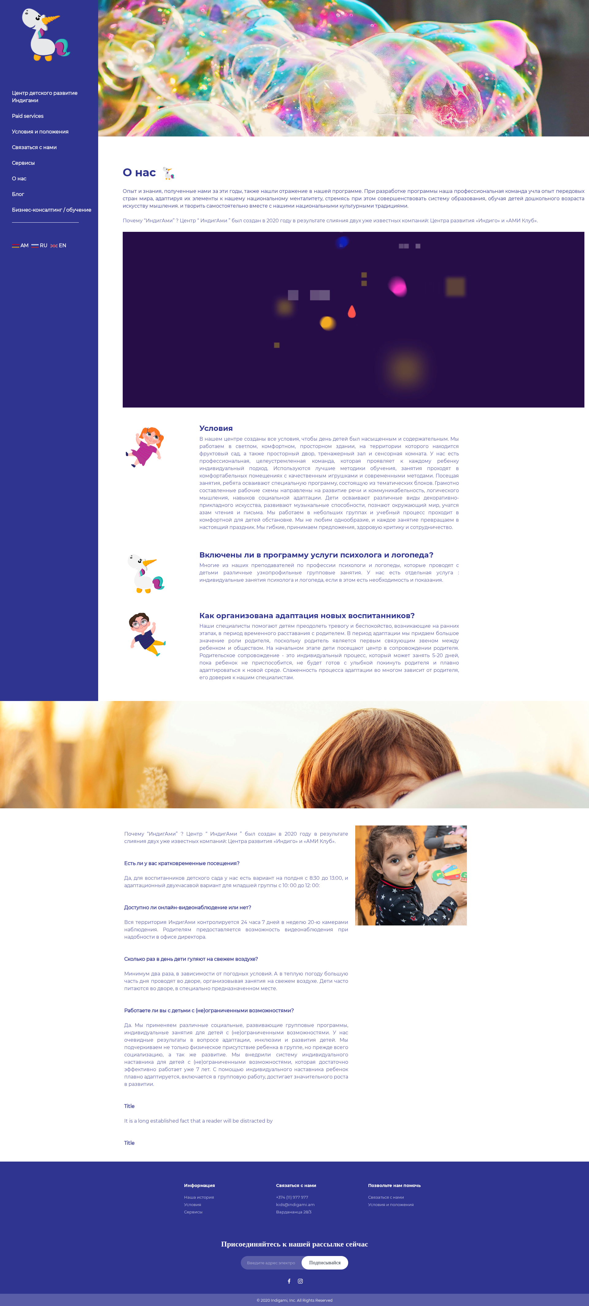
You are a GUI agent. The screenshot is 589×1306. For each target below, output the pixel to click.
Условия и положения (40, 132)
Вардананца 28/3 (293, 1211)
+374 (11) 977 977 (292, 1197)
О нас (19, 179)
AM (24, 245)
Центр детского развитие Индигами (45, 96)
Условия (192, 1204)
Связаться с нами (34, 147)
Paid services (28, 116)
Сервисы (23, 163)
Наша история (199, 1197)
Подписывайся (325, 1262)
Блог (18, 194)
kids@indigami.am (295, 1204)
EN (62, 245)
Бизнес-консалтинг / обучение (51, 210)
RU (43, 245)
